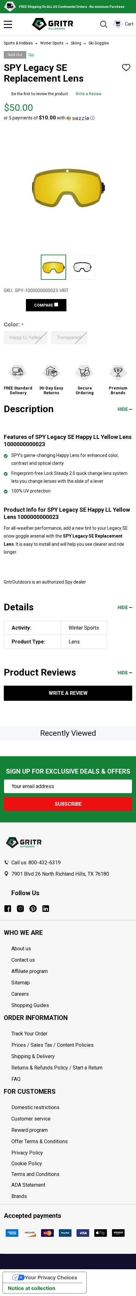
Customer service (31, 1119)
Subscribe (68, 804)
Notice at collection (31, 1288)
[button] (49, 118)
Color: (14, 324)
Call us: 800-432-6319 (36, 863)
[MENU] (8, 24)
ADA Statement (28, 1185)
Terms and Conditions (71, 1174)
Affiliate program (29, 971)
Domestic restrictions (35, 1107)
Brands (19, 1196)
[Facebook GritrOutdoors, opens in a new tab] (8, 909)
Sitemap (20, 983)
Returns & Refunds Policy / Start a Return (56, 1068)
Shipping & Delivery (33, 1056)
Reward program (29, 1130)
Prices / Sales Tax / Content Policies (52, 1045)
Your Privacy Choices (51, 1277)
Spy (31, 55)
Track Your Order (29, 1034)
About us (21, 949)
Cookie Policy (71, 1163)
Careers (20, 994)
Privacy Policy (71, 1153)
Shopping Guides (30, 1005)
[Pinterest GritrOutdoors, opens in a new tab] (33, 909)
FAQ (16, 1079)
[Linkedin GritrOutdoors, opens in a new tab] (46, 909)
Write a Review (89, 94)
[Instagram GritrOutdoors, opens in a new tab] (20, 909)
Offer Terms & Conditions (39, 1141)
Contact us (23, 960)
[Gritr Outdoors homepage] (55, 24)
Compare (44, 305)
